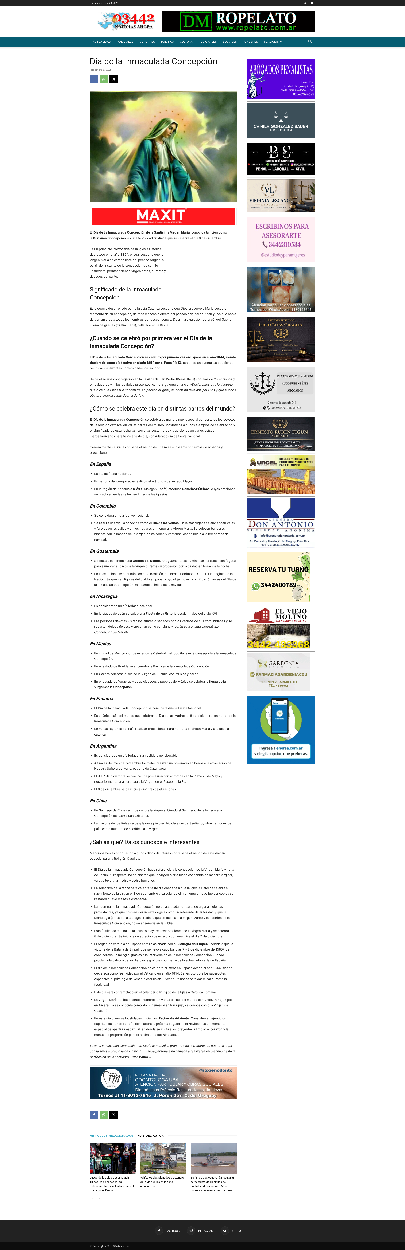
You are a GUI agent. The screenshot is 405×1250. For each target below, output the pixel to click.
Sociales (230, 41)
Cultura (186, 41)
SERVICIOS (271, 41)
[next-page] (99, 1198)
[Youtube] (312, 3)
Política (167, 41)
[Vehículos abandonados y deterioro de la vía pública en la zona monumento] (163, 1158)
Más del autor (151, 1135)
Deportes (147, 41)
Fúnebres (250, 41)
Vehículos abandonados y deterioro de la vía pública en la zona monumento (162, 1182)
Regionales (207, 41)
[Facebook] (298, 3)
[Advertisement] (205, 274)
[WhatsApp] (104, 79)
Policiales (125, 41)
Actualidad (102, 41)
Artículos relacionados (111, 1135)
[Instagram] (305, 3)
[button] (310, 42)
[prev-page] (92, 1198)
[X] (113, 79)
